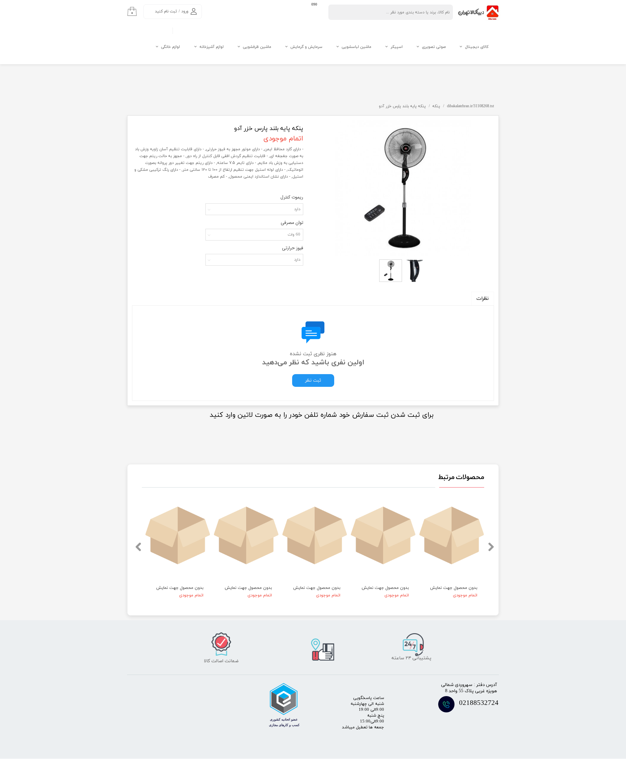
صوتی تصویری (434, 47)
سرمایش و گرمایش (306, 47)
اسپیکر (397, 47)
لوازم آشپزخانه (212, 47)
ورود (184, 11)
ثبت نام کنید (166, 11)
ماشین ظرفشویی (257, 47)
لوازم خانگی (170, 47)
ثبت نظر (313, 380)
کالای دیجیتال (476, 47)
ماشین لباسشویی (356, 47)
